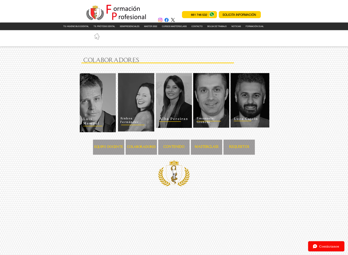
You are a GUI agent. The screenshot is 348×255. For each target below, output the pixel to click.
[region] (98, 102)
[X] (173, 20)
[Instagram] (160, 20)
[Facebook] (166, 20)
